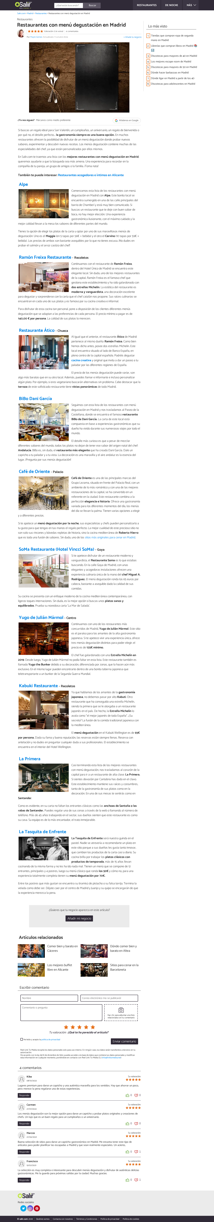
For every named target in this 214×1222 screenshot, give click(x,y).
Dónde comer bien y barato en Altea (123, 948)
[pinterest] (37, 1208)
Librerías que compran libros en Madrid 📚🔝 (174, 48)
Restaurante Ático (37, 330)
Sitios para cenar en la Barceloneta (124, 967)
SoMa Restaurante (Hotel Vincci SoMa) (56, 549)
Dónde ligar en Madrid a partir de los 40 (172, 78)
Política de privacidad (109, 1219)
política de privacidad (50, 1039)
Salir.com (21, 13)
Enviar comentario (124, 1041)
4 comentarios (72, 31)
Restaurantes (41, 13)
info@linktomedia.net (111, 1057)
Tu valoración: (57, 1033)
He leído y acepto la (42, 1039)
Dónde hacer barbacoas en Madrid (170, 72)
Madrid (30, 13)
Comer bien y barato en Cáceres (62, 948)
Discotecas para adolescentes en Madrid (173, 84)
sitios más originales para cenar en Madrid (110, 537)
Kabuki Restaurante (38, 686)
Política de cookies (131, 1219)
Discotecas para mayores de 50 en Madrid (174, 67)
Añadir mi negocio (79, 918)
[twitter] (23, 1208)
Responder (24, 1095)
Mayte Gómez (36, 37)
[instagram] (30, 1208)
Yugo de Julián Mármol (41, 617)
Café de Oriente (34, 471)
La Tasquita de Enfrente (42, 832)
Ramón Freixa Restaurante (45, 257)
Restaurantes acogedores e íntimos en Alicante (91, 175)
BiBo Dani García (35, 399)
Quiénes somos (42, 1219)
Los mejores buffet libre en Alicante (59, 967)
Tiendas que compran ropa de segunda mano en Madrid (172, 37)
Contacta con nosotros (63, 1219)
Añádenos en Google (128, 120)
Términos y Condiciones (86, 1219)
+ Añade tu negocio (132, 37)
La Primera (29, 759)
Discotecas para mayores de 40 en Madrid (174, 56)
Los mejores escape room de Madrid (171, 61)
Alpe (23, 184)
